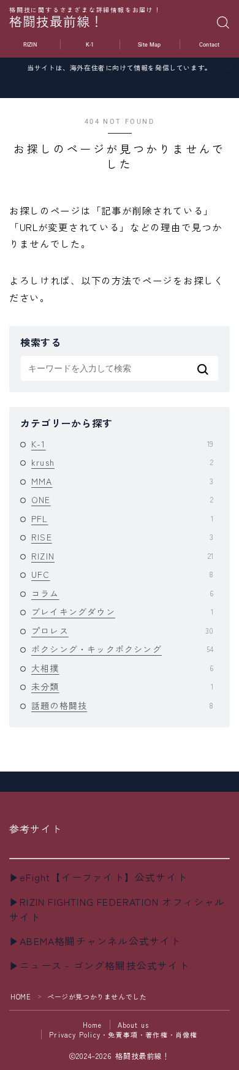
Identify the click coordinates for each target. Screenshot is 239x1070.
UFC (122, 574)
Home (92, 1025)
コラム (122, 593)
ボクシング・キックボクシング (122, 649)
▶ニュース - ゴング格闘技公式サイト (99, 965)
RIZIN (122, 556)
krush (122, 462)
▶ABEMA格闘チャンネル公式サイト (95, 940)
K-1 (122, 444)
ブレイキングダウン (122, 611)
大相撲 (122, 668)
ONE (122, 499)
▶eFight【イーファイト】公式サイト (98, 877)
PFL (122, 518)
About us (134, 1025)
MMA (122, 481)
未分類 (122, 686)
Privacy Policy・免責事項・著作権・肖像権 (123, 1034)
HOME (20, 996)
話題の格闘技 (122, 705)
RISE (122, 537)
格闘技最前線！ (56, 22)
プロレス (122, 630)
